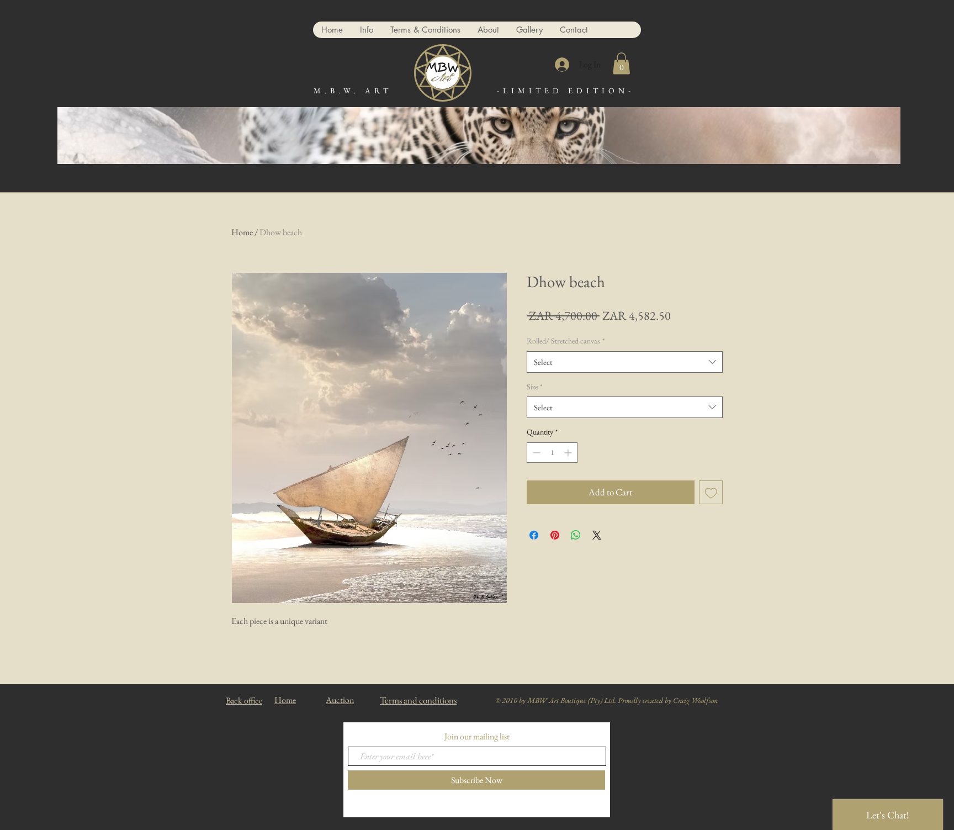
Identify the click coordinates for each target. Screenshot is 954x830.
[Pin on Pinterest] (554, 535)
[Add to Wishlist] (711, 492)
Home (242, 232)
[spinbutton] (552, 452)
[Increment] (569, 452)
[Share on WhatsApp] (575, 535)
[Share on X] (596, 535)
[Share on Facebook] (533, 535)
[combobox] (625, 362)
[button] (621, 63)
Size (535, 387)
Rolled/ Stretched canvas (566, 341)
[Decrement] (535, 452)
